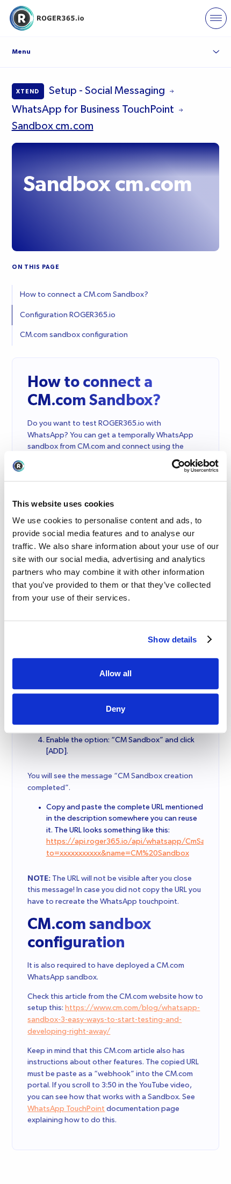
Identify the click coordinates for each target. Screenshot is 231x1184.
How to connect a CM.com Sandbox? (84, 294)
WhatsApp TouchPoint (66, 1109)
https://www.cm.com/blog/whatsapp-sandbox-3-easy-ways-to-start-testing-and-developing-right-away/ (113, 1019)
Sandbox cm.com (52, 126)
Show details (172, 639)
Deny (115, 708)
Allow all (115, 673)
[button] (216, 18)
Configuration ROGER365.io (68, 315)
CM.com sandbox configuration (74, 335)
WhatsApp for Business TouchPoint (93, 109)
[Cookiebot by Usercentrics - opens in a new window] (172, 466)
